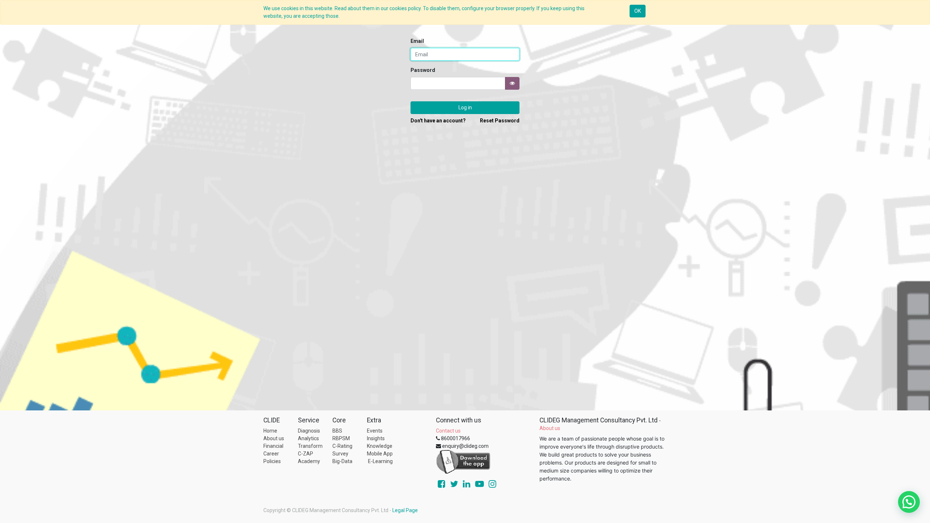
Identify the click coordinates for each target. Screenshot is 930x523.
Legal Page (405, 510)
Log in (465, 107)
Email (417, 41)
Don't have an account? (438, 120)
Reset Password (499, 120)
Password (423, 70)
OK (637, 11)
